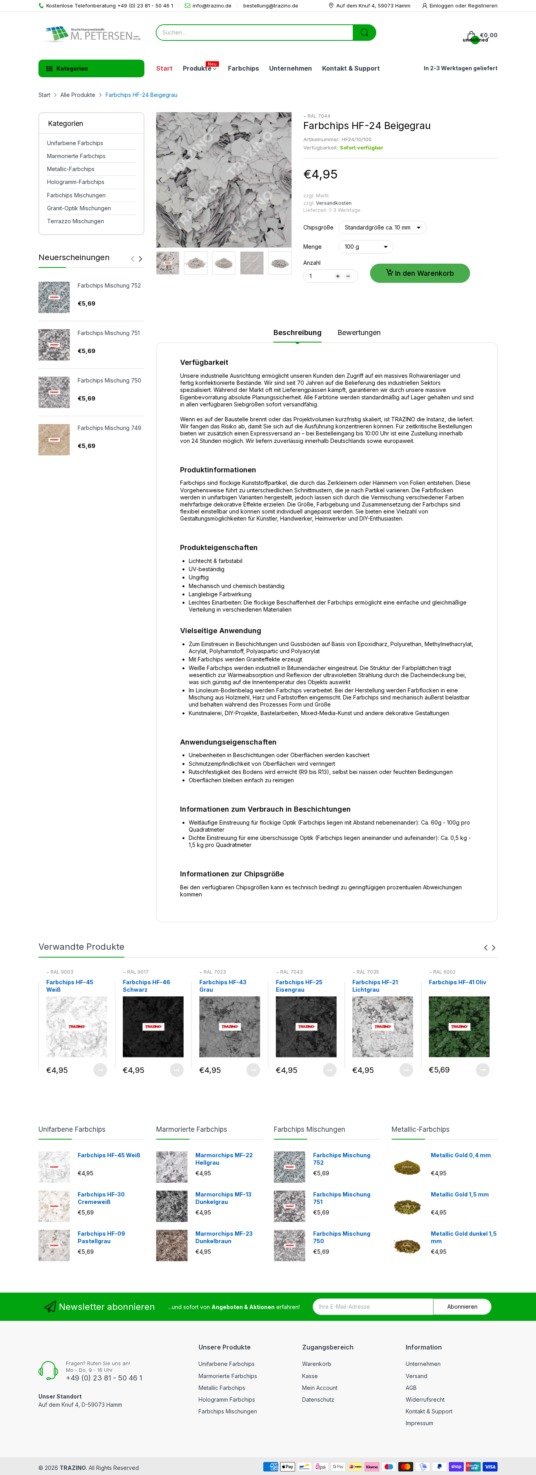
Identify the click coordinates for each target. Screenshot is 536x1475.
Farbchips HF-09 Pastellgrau (101, 1237)
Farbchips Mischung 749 (109, 427)
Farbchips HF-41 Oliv (457, 982)
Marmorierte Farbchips (191, 1129)
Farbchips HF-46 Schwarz (146, 986)
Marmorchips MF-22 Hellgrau (224, 1159)
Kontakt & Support (429, 1411)
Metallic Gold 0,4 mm (461, 1155)
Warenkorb (316, 1363)
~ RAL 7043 (289, 972)
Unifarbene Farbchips (72, 1129)
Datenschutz (318, 1399)
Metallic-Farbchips (421, 1129)
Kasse (310, 1376)
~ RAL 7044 (316, 116)
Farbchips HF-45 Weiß (69, 986)
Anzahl (312, 262)
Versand (416, 1376)
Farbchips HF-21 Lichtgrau (375, 986)
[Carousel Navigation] (136, 259)
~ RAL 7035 (365, 972)
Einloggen (442, 5)
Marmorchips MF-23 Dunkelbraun (224, 1237)
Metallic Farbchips (222, 1387)
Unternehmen (423, 1363)
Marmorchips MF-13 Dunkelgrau (223, 1198)
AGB (411, 1387)
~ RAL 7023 (212, 972)
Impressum (419, 1423)
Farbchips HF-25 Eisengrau (299, 986)
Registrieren (483, 5)
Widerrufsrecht (425, 1399)
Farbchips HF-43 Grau (222, 986)
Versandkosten (334, 203)
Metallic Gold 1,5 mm (460, 1194)
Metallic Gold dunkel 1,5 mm (464, 1237)
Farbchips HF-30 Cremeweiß (101, 1198)
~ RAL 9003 (59, 972)
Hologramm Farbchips (227, 1399)
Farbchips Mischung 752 (109, 285)
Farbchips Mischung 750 (109, 380)
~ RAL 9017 (136, 972)
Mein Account (319, 1387)
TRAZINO (73, 1467)
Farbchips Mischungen (309, 1129)
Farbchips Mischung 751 (109, 333)
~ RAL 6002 (442, 972)
